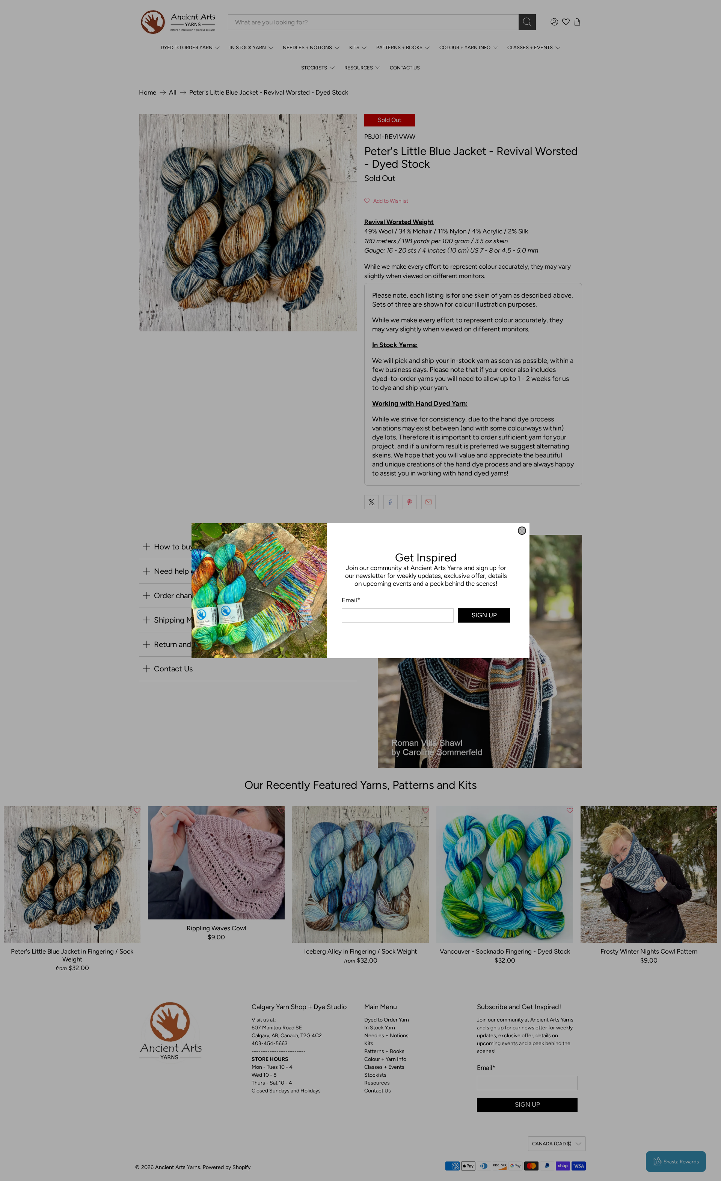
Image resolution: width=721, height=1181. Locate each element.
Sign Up (484, 615)
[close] (522, 530)
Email (351, 599)
